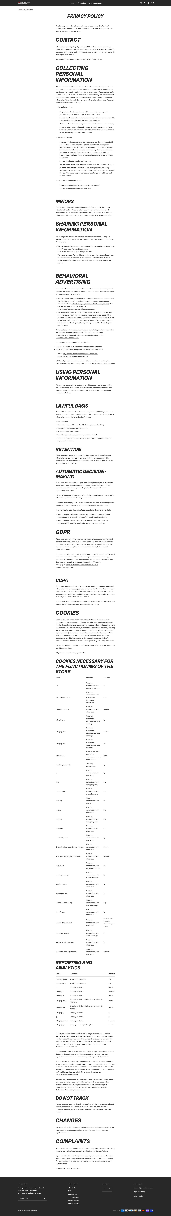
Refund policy (73, 1200)
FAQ (69, 1191)
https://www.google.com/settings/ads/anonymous (83, 349)
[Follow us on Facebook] (104, 1189)
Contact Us (72, 1194)
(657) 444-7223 (139, 1192)
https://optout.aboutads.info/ (103, 363)
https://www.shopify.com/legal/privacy (76, 252)
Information (81, 3)
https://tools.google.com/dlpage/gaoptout (78, 309)
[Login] (148, 3)
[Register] (44, 1198)
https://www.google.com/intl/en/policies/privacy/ (90, 304)
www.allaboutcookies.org (68, 1074)
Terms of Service (74, 1197)
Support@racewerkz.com (143, 1188)
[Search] (144, 3)
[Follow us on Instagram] (109, 1189)
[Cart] (152, 3)
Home (20, 9)
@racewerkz (138, 1196)
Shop (72, 3)
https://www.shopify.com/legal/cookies (71, 653)
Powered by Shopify (30, 1210)
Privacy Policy (73, 1203)
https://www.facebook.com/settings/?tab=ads (84, 347)
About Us (71, 1188)
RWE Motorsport (95, 3)
